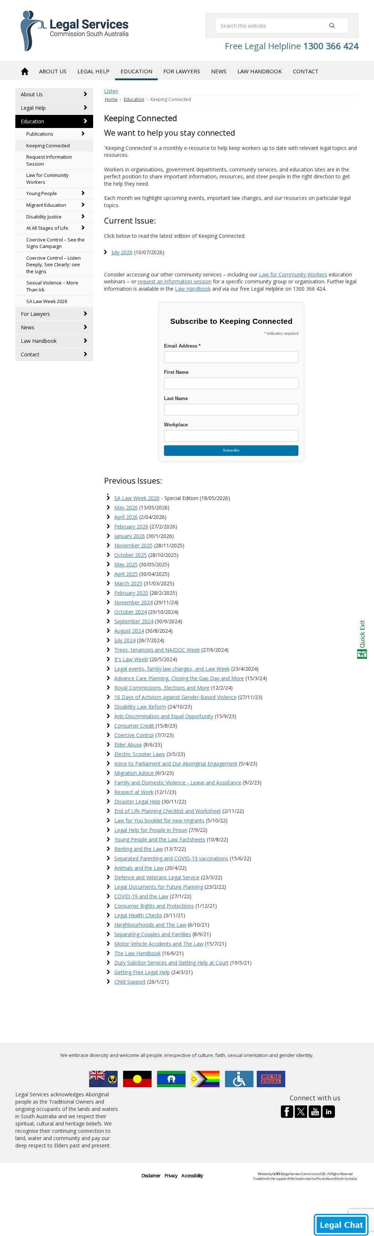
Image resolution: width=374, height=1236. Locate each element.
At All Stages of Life (47, 228)
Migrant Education (46, 205)
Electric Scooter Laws (139, 754)
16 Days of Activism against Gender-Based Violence (175, 697)
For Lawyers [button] (181, 71)
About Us (32, 94)
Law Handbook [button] (259, 71)
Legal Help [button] (93, 71)
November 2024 (133, 602)
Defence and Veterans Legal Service (156, 877)
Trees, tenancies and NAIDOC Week (157, 649)
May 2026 (126, 507)
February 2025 (131, 592)
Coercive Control (134, 735)
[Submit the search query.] (332, 25)
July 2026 (122, 252)
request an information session (174, 281)
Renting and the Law (138, 848)
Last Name (176, 398)
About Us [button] (52, 71)
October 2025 (130, 554)
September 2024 (133, 621)
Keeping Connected (48, 145)
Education (32, 121)
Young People (41, 193)
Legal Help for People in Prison (150, 829)
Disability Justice (44, 216)
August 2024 (129, 630)
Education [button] (136, 71)
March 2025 (128, 583)
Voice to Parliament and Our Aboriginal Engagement (175, 763)
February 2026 (131, 526)
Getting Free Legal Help (142, 972)
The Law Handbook (137, 953)
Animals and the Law (139, 867)
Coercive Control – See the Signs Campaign (55, 243)
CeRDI (276, 1173)
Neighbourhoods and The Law (150, 924)
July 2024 (125, 640)
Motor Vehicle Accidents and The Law (158, 943)
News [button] (218, 71)
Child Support (130, 981)
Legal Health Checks (138, 915)
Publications (39, 134)
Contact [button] (305, 71)
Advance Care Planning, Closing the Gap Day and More (179, 678)
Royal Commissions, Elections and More (162, 687)
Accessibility (192, 1176)
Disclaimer (151, 1176)
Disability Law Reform (140, 706)
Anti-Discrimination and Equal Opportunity (163, 716)
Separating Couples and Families (152, 934)
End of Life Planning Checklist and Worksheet (167, 810)
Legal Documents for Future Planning (158, 886)
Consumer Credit (135, 725)
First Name (176, 372)
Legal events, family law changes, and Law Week (172, 668)
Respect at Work (133, 792)
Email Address (182, 346)
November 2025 (133, 545)
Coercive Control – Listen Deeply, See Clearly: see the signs (53, 265)
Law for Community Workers (47, 178)
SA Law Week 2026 (46, 301)
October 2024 (130, 611)
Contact (30, 354)
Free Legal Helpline (292, 46)
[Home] (24, 70)
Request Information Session (49, 160)
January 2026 (129, 535)
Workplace (176, 424)
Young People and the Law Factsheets (159, 839)
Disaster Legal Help (137, 801)
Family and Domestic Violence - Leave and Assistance (177, 782)
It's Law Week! (131, 659)
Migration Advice (134, 773)
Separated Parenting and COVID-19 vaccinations (171, 858)
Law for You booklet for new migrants (159, 820)
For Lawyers (35, 313)
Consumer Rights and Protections (154, 905)
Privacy (171, 1176)
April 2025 (126, 573)
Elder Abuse (128, 744)
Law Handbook (39, 340)
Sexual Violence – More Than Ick (52, 286)
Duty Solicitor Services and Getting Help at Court (171, 962)
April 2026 (126, 517)
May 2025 (126, 564)
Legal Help (33, 107)
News (27, 327)
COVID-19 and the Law (141, 896)
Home (111, 99)
